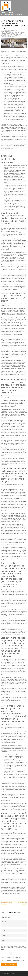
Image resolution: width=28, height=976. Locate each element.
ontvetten (22, 33)
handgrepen (6, 32)
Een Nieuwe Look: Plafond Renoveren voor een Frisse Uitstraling (7, 902)
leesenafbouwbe (14, 30)
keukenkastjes (11, 32)
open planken (4, 34)
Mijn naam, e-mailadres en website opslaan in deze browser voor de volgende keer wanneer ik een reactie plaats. (13, 947)
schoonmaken (4, 35)
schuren (8, 35)
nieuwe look (16, 33)
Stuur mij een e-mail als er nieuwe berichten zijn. (13, 960)
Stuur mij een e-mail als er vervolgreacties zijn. (13, 957)
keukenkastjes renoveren (6, 31)
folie (2, 32)
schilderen (19, 34)
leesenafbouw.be (7, 12)
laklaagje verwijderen (5, 33)
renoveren (14, 34)
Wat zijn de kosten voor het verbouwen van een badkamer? (20, 902)
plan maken (9, 34)
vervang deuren (16, 35)
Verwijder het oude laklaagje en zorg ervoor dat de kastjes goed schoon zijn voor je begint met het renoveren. (15, 167)
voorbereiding (23, 35)
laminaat (12, 33)
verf (11, 35)
